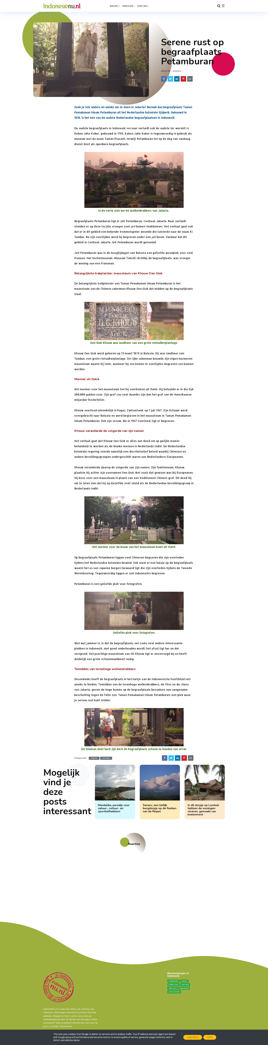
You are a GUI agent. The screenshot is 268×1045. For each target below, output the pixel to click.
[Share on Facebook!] (164, 79)
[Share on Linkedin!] (177, 79)
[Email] (190, 79)
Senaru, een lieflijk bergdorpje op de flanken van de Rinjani (159, 808)
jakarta (94, 758)
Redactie (165, 71)
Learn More (192, 1037)
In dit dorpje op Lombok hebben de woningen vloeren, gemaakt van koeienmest (203, 809)
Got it (209, 1037)
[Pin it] (183, 79)
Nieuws (114, 6)
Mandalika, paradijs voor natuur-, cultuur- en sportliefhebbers (114, 808)
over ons (142, 6)
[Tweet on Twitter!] (170, 79)
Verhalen (127, 6)
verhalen (106, 758)
